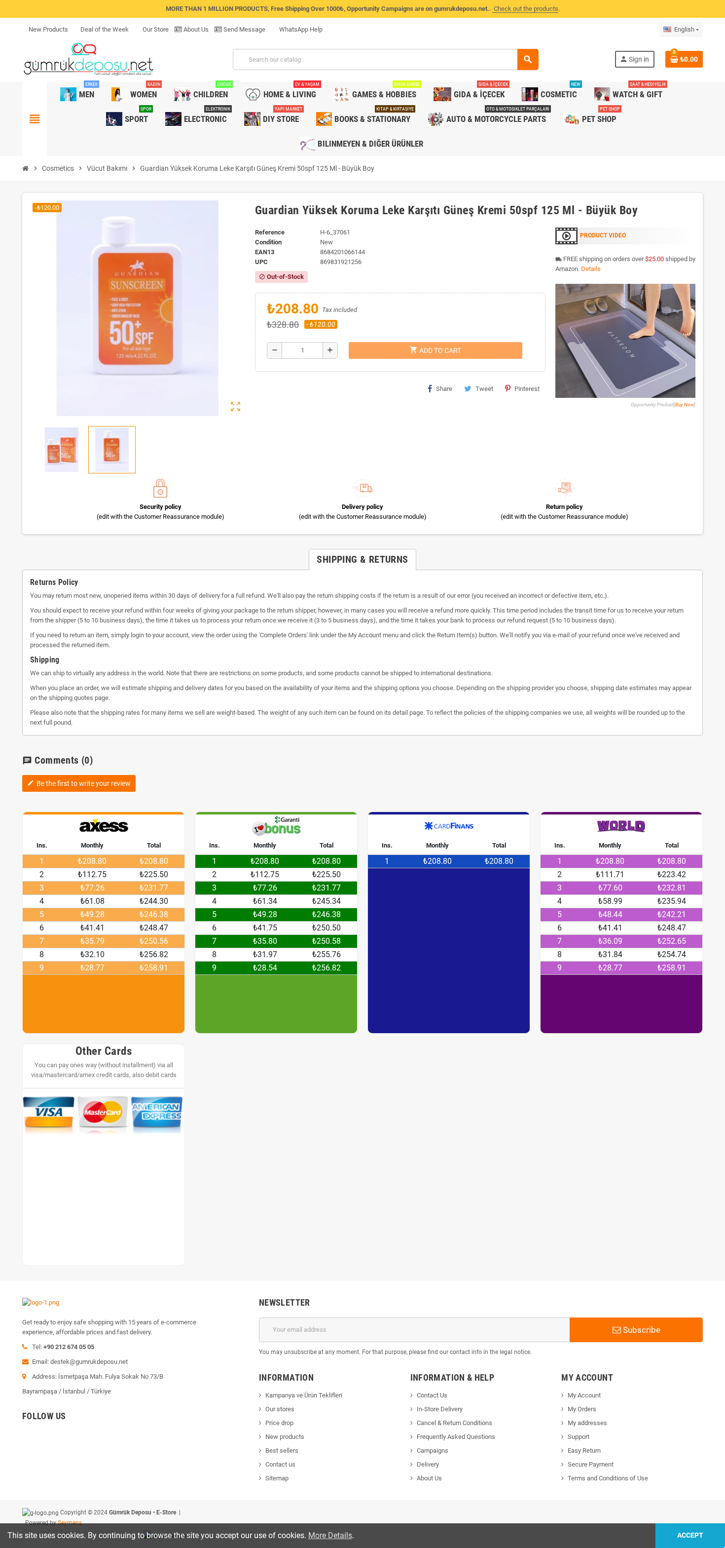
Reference (270, 232)
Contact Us (432, 1395)
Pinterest (527, 388)
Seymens (70, 1522)
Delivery (428, 1464)
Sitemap (277, 1478)
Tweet (484, 388)
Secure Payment (591, 1464)
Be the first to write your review (79, 783)
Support (578, 1436)
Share (444, 388)
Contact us (280, 1464)
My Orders (582, 1409)
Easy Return (584, 1450)
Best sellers (281, 1450)
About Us (195, 29)
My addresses (587, 1423)
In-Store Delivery (440, 1409)
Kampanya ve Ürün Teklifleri (303, 1395)
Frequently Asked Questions (456, 1436)
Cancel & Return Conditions (454, 1423)
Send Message (243, 29)
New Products (48, 29)
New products (284, 1436)
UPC (261, 262)
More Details (330, 1535)
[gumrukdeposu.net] (89, 59)
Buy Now (684, 404)
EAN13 (264, 252)
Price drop (279, 1423)
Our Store (155, 29)
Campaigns (432, 1450)
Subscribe (640, 1330)
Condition (268, 242)
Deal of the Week (104, 29)
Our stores (279, 1409)
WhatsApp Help (300, 29)
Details (591, 268)
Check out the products (525, 8)
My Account (584, 1395)
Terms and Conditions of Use (608, 1478)
